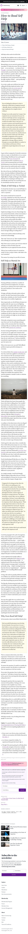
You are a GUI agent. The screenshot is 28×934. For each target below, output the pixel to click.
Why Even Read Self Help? (8, 49)
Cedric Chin (4, 22)
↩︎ (8, 737)
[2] (5, 309)
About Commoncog (6, 915)
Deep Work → (4, 804)
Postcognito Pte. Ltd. (7, 930)
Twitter (3, 920)
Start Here (4, 885)
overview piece (17, 88)
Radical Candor (21, 558)
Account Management (7, 908)
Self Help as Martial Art (7, 47)
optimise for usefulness (15, 327)
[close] (26, 2)
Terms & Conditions (6, 924)
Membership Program (7, 901)
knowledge (4, 197)
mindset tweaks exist (18, 352)
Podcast (3, 892)
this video (4, 737)
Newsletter (4, 889)
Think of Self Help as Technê (8, 45)
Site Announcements (7, 894)
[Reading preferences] (18, 5)
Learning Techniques (5, 12)
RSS (2, 922)
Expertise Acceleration (14, 9)
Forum (3, 903)
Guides (3, 887)
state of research (14, 158)
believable (6, 747)
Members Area (5, 906)
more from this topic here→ (13, 764)
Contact (4, 917)
